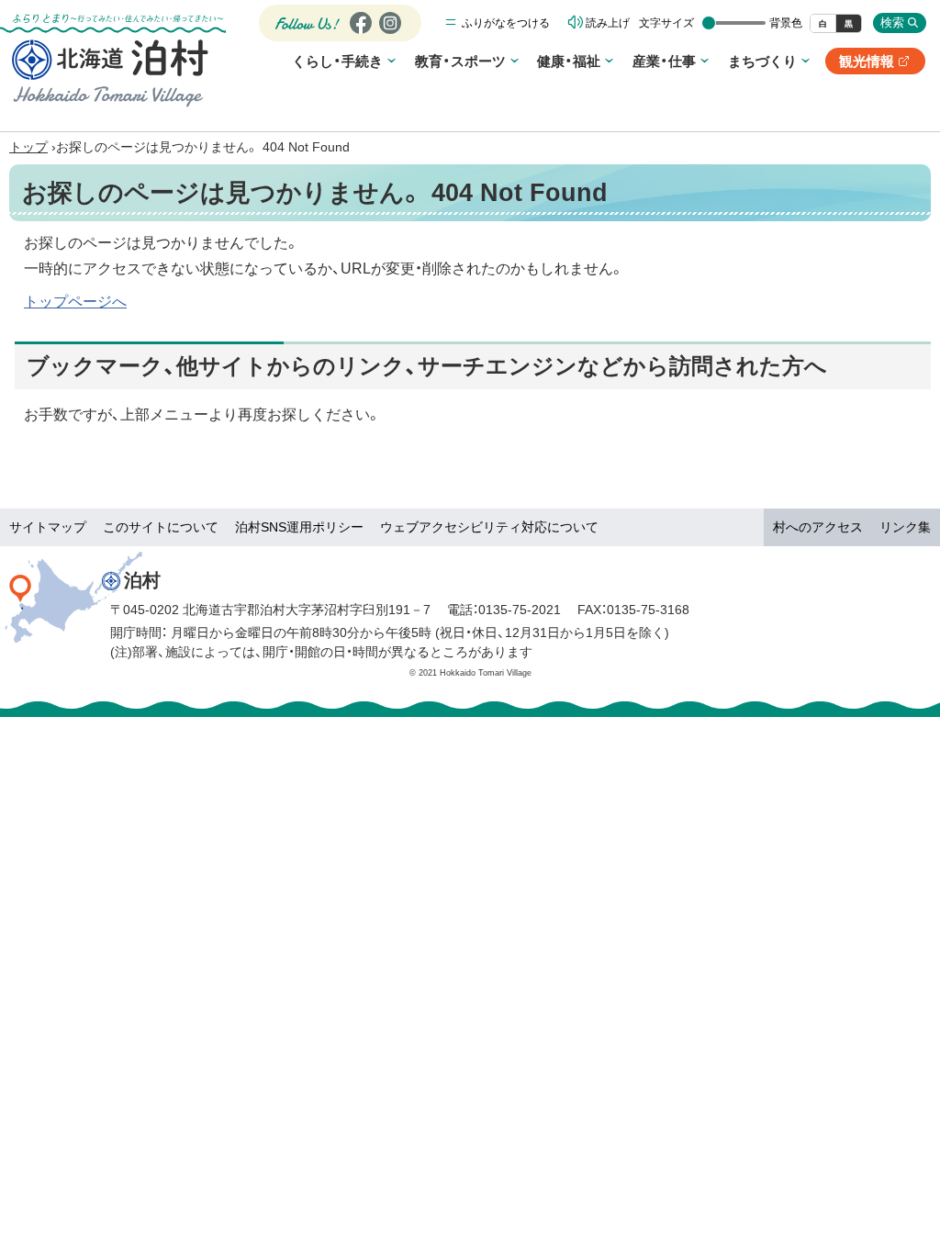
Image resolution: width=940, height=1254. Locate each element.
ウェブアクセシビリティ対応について (489, 527)
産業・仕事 (664, 61)
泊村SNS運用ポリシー (299, 527)
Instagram (389, 33)
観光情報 (875, 63)
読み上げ (608, 23)
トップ (28, 147)
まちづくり (762, 61)
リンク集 (905, 527)
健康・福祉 (568, 61)
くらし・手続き (337, 61)
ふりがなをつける (506, 23)
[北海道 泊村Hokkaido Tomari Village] (110, 72)
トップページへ (75, 301)
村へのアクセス (818, 527)
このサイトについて (160, 527)
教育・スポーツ (460, 61)
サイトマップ (47, 527)
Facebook (358, 33)
